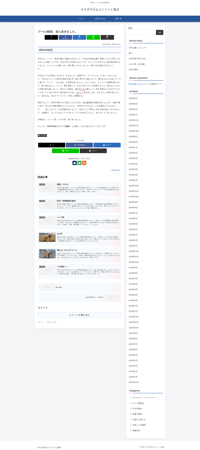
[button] (107, 37)
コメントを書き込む (79, 315)
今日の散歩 (43, 135)
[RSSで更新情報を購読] (84, 163)
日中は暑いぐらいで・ (138, 48)
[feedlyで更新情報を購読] (79, 163)
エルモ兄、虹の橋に (137, 64)
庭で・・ (132, 53)
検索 (130, 28)
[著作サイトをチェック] (74, 163)
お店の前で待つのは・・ (139, 59)
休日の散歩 (133, 69)
